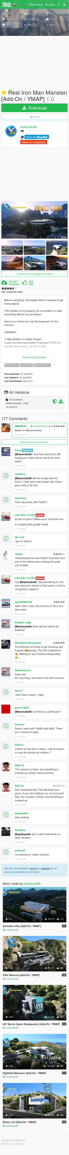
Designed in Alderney (13, 1140)
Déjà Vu (19, 765)
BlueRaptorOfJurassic (28, 642)
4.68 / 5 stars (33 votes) (12, 292)
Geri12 (19, 690)
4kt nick (19, 537)
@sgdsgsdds (23, 834)
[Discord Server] (22, 130)
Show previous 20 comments (34, 441)
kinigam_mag (23, 622)
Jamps (19, 554)
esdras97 (20, 850)
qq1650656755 (23, 602)
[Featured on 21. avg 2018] (4, 93)
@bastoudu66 (23, 454)
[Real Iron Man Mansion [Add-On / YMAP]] (34, 220)
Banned (40, 515)
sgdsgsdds (21, 813)
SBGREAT (21, 426)
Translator (27, 450)
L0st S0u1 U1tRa (25, 515)
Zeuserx (20, 724)
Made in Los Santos (12, 1143)
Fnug (18, 450)
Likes (31, 284)
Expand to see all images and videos (34, 273)
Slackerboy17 (23, 670)
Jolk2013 (20, 474)
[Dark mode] (59, 4)
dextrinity (20, 498)
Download (37, 108)
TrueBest (20, 830)
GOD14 (19, 745)
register (45, 868)
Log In (33, 868)
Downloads (14, 284)
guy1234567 (22, 707)
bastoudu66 (28, 126)
